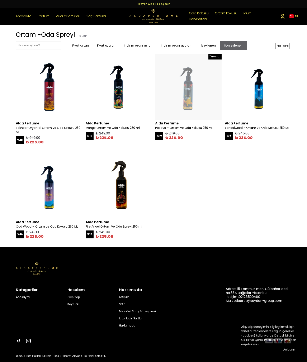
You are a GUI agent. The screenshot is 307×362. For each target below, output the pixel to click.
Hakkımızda (198, 19)
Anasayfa (24, 16)
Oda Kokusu (199, 13)
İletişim (124, 297)
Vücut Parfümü (68, 16)
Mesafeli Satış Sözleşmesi (137, 311)
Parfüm (43, 16)
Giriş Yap (73, 297)
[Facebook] (18, 340)
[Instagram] (28, 340)
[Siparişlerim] (282, 16)
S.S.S (122, 304)
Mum (247, 13)
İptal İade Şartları (131, 318)
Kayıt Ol (73, 304)
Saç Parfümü (96, 16)
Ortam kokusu (226, 13)
